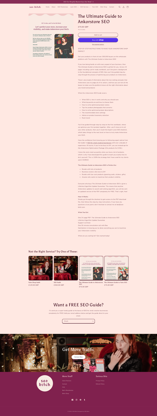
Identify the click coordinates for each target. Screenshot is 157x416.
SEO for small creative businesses (99, 143)
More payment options (98, 44)
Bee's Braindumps (67, 390)
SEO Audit (57, 282)
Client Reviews (66, 381)
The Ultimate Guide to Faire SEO (115, 282)
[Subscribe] (93, 321)
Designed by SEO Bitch (83, 411)
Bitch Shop (65, 393)
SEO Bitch (74, 411)
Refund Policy (100, 384)
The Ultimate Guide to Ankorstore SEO (91, 283)
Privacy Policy (100, 381)
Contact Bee (78, 357)
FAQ (63, 387)
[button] (74, 7)
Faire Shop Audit (34, 282)
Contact (64, 384)
